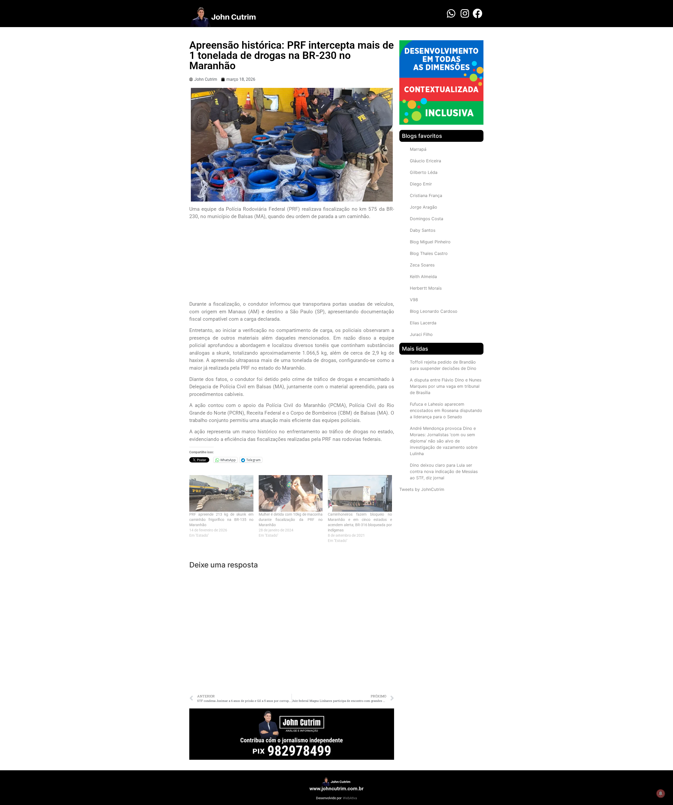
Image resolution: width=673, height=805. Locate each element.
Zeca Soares (422, 265)
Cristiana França (426, 195)
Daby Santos (422, 230)
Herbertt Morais (426, 288)
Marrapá (418, 149)
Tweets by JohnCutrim (421, 489)
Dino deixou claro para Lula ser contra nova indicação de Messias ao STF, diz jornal (444, 471)
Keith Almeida (423, 276)
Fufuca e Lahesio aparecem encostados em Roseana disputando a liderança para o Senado (446, 410)
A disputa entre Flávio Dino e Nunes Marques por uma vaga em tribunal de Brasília (445, 386)
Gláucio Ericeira (425, 160)
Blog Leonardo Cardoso (433, 311)
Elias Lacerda (423, 322)
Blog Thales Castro (429, 253)
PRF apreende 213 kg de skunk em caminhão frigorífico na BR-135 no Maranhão (221, 519)
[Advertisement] (291, 261)
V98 (414, 299)
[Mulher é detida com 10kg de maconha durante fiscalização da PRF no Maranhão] (291, 493)
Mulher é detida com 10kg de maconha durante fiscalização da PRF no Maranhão (291, 519)
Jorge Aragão (423, 207)
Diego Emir (421, 184)
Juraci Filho (421, 334)
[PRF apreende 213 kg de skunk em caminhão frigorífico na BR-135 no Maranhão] (221, 493)
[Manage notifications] (660, 793)
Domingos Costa (426, 218)
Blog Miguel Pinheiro (430, 241)
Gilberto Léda (423, 172)
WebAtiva (350, 798)
